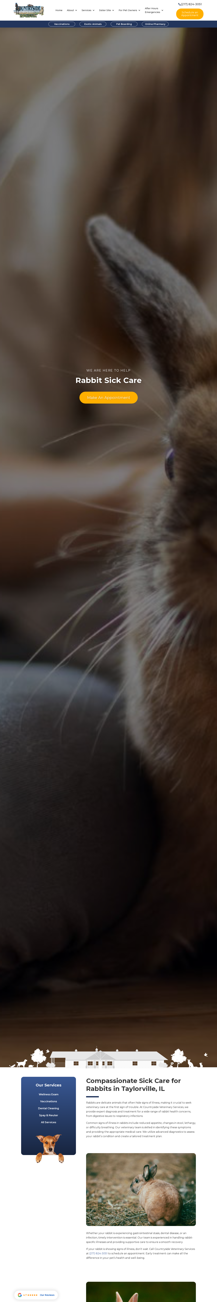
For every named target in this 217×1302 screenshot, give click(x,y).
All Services (48, 1122)
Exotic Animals (93, 24)
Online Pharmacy (155, 24)
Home (58, 10)
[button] (72, 10)
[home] (29, 10)
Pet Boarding (124, 24)
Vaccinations (62, 24)
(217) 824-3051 (98, 1253)
